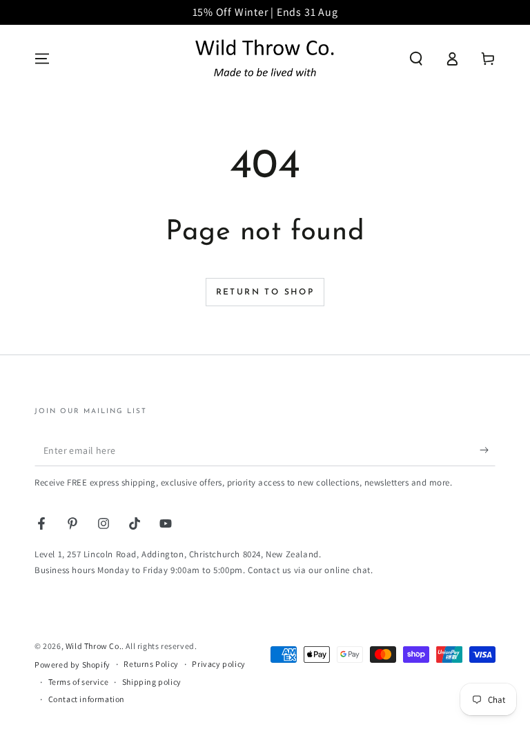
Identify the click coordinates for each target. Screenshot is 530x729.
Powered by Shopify (72, 664)
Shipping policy (151, 682)
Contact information (86, 699)
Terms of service (78, 682)
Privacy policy (218, 664)
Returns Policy (151, 664)
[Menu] (42, 58)
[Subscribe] (487, 450)
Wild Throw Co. (93, 646)
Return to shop (265, 292)
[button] (416, 58)
